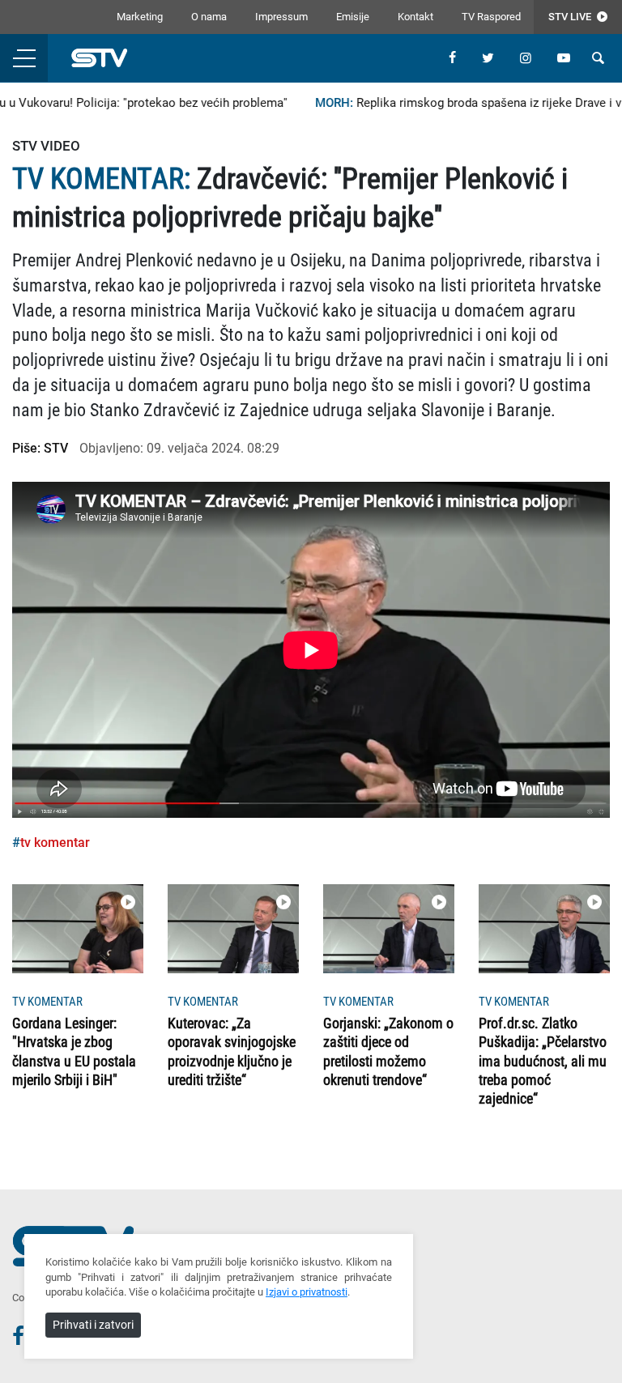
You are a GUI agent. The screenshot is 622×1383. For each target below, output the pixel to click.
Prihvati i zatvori (93, 1324)
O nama (209, 17)
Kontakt (415, 17)
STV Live (571, 17)
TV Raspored (491, 17)
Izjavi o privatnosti (306, 1292)
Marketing (140, 17)
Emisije (352, 17)
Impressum (281, 17)
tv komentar (55, 842)
